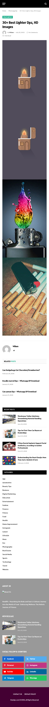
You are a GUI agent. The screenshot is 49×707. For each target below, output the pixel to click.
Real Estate (6, 551)
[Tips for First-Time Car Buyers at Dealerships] (9, 433)
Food (4, 517)
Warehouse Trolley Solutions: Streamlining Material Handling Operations (29, 418)
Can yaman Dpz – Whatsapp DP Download (19, 391)
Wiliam (11, 32)
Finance (5, 509)
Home (4, 11)
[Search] (45, 3)
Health (5, 520)
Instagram (6, 528)
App (3, 479)
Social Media (7, 554)
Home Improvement (9, 524)
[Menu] (3, 3)
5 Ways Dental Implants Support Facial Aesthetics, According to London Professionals (32, 445)
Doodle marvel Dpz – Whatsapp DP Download (20, 381)
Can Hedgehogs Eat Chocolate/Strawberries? (21, 370)
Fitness (5, 513)
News (4, 539)
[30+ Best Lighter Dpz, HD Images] (24, 54)
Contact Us (17, 694)
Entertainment (8, 501)
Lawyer (5, 532)
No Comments (33, 32)
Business (5, 490)
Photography (7, 547)
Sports (4, 558)
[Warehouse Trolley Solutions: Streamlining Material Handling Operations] (9, 419)
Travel (4, 566)
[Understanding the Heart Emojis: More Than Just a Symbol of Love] (9, 460)
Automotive (6, 483)
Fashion (5, 505)
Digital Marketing (9, 494)
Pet (3, 543)
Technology (6, 562)
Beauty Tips (6, 486)
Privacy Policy (30, 694)
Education (6, 498)
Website (5, 569)
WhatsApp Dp (12, 11)
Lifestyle (5, 535)
